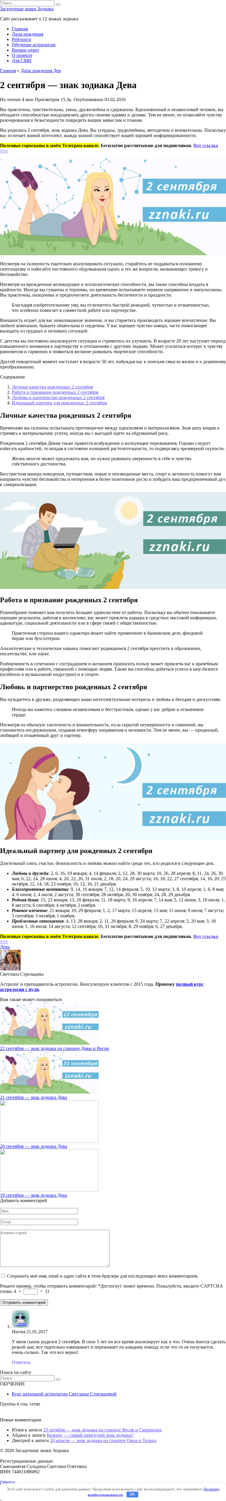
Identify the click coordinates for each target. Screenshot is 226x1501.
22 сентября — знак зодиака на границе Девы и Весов (54, 1048)
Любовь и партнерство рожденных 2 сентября (58, 397)
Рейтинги (21, 39)
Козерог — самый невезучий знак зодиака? (90, 1435)
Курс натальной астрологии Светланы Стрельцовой (64, 1393)
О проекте (22, 55)
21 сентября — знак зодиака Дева (33, 1097)
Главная (20, 28)
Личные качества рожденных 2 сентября (52, 386)
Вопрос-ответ (25, 49)
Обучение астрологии (34, 44)
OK (132, 1494)
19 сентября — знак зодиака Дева (33, 1195)
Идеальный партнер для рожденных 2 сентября (59, 402)
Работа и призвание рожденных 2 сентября (55, 392)
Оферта (7, 1482)
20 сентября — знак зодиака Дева (33, 1146)
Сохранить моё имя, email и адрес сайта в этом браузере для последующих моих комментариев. (103, 1275)
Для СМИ (21, 60)
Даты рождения (27, 34)
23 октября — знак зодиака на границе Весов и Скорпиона (102, 1429)
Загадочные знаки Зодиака (27, 8)
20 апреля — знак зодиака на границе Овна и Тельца (103, 1440)
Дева (5, 946)
